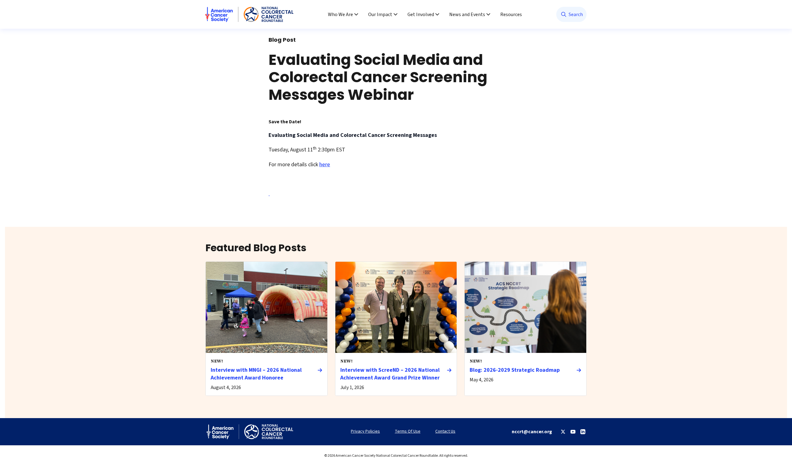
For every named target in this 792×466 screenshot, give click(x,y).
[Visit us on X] (563, 431)
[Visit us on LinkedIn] (583, 431)
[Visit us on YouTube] (573, 431)
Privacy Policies (365, 431)
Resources (511, 14)
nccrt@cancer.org (532, 431)
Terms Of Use (407, 431)
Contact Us (445, 431)
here (324, 164)
